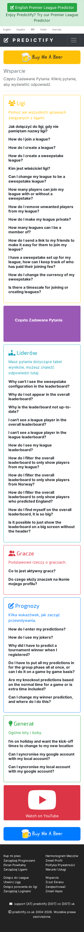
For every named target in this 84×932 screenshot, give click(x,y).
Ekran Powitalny (15, 865)
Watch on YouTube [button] (42, 815)
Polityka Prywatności (60, 865)
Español (21, 29)
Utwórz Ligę (12, 882)
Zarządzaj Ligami (15, 869)
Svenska (56, 29)
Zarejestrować (56, 887)
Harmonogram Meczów (62, 856)
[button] (42, 57)
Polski (43, 29)
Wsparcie (52, 877)
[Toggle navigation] (73, 40)
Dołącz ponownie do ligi (20, 887)
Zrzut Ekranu (54, 882)
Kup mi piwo (12, 856)
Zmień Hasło (54, 891)
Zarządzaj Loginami (17, 891)
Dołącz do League (16, 877)
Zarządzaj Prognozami (19, 860)
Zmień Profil (54, 860)
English (7, 29)
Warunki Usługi (56, 869)
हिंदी (32, 29)
